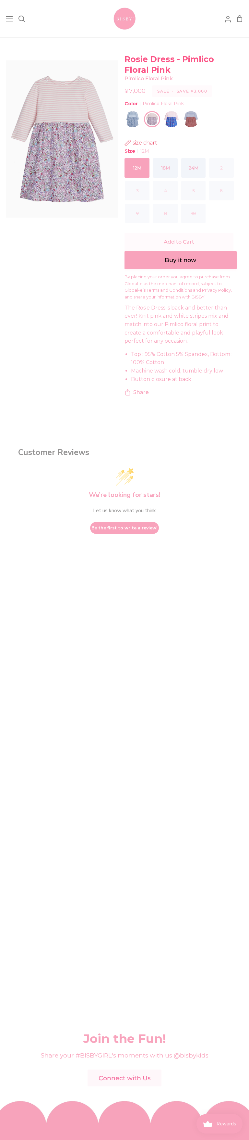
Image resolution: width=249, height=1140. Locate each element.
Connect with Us (125, 1078)
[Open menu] (6, 18)
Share (141, 392)
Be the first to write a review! (124, 528)
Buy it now (180, 260)
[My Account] (225, 18)
